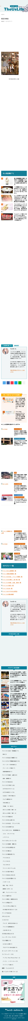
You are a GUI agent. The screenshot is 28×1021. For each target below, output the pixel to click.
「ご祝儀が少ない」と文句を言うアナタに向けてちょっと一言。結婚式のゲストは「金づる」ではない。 (20, 190)
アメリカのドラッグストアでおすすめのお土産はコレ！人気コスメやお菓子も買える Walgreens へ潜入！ (18, 722)
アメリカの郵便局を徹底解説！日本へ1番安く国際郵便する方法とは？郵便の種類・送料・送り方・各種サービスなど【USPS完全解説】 (18, 688)
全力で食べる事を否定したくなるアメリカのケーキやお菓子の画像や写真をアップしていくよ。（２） (20, 489)
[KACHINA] (16, 382)
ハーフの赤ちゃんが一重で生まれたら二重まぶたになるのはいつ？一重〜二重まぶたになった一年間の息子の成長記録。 (20, 198)
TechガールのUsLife (14, 8)
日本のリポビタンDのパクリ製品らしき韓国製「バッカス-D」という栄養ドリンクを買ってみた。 (18, 705)
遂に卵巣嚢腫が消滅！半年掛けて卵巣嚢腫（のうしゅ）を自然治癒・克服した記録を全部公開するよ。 (20, 181)
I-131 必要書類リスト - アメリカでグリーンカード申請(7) (18, 681)
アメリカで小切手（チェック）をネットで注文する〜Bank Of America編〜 (20, 501)
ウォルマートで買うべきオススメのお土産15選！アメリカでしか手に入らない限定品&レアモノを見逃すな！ (20, 217)
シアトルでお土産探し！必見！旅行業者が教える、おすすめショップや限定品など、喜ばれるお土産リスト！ (18, 674)
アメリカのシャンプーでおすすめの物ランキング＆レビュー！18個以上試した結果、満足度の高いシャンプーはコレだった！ (14, 208)
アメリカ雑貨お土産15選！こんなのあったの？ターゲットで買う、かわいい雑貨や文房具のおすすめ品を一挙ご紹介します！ (20, 536)
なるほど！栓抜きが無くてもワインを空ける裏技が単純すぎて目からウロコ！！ (20, 433)
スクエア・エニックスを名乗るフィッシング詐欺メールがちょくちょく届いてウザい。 (20, 548)
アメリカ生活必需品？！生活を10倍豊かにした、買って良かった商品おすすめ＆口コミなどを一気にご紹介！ (20, 403)
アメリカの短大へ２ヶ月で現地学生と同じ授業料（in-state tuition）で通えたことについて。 (20, 558)
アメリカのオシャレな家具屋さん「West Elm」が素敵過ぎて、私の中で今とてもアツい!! (20, 443)
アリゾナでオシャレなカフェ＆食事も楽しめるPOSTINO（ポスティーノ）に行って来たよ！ (18, 712)
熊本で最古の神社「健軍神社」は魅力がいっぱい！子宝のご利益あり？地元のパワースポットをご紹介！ (20, 477)
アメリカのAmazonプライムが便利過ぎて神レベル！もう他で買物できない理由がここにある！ (20, 416)
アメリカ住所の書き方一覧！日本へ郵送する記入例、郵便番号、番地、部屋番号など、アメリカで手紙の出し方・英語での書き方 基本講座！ (18, 697)
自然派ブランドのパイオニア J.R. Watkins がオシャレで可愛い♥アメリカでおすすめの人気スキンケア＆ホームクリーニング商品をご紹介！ (18, 731)
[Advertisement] (14, 37)
